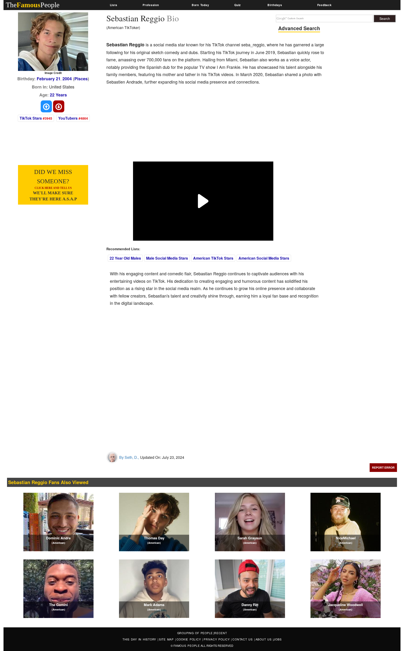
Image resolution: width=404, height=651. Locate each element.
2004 (67, 79)
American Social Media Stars (263, 258)
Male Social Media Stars (167, 258)
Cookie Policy (189, 639)
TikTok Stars (31, 118)
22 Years (58, 95)
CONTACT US (243, 639)
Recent (220, 633)
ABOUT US (264, 639)
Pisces (81, 79)
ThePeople (32, 5)
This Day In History (140, 639)
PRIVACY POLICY (217, 639)
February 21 (49, 79)
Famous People (186, 645)
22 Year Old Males (125, 258)
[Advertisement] (191, 126)
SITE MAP (167, 639)
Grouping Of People (195, 633)
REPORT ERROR (383, 467)
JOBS (277, 639)
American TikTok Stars (213, 258)
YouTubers (68, 118)
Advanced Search (299, 28)
